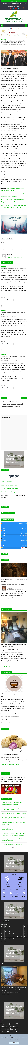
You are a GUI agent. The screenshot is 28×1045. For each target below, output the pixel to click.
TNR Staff (14, 44)
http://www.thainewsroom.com (14, 257)
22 (9, 936)
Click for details (5, 666)
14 (5, 934)
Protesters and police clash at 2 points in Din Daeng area (13, 357)
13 (1, 934)
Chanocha (7, 249)
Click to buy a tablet (6, 481)
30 (13, 938)
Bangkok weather (14, 898)
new (11, 249)
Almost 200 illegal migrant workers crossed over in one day (4, 398)
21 (5, 936)
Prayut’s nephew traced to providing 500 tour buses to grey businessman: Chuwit (13, 269)
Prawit (16, 249)
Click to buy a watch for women (10, 488)
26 (24, 936)
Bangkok (4, 1024)
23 (13, 936)
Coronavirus (14, 1024)
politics (14, 1029)
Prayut (20, 249)
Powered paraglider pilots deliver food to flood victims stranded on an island (24, 398)
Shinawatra (5, 1032)
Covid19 (4, 1026)
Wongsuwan (3, 250)
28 (5, 938)
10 (17, 931)
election (13, 1026)
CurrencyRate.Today (23, 549)
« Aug (2, 942)
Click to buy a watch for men (9, 485)
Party (14, 249)
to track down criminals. (13, 600)
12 (24, 931)
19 (24, 934)
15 (9, 934)
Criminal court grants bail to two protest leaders (13, 313)
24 (17, 936)
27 (1, 938)
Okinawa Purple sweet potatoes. (10, 764)
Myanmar (5, 1029)
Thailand (24, 249)
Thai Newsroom (14, 19)
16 (13, 934)
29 (9, 938)
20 (1, 936)
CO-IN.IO (25, 547)
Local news (3, 39)
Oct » (5, 942)
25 (21, 936)
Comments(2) (21, 44)
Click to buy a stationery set (9, 492)
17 (17, 934)
